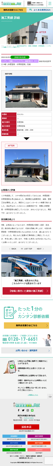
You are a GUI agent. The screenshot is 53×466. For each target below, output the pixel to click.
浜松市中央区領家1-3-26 (39, 446)
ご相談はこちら (33, 395)
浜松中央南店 (39, 443)
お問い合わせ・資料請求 (26, 350)
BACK (14, 249)
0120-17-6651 (29, 418)
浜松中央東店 (39, 436)
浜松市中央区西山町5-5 (14, 439)
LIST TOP (28, 249)
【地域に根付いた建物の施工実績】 (26, 291)
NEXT (39, 249)
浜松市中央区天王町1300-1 (39, 439)
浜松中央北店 (14, 449)
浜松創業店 (14, 436)
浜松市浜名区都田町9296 (14, 453)
